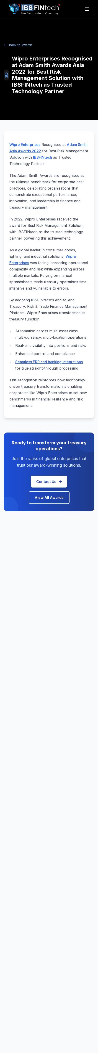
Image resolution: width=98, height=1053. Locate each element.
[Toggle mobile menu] (88, 9)
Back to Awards (20, 45)
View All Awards (49, 497)
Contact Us (46, 481)
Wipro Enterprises (24, 144)
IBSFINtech (42, 157)
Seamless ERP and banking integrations (49, 362)
